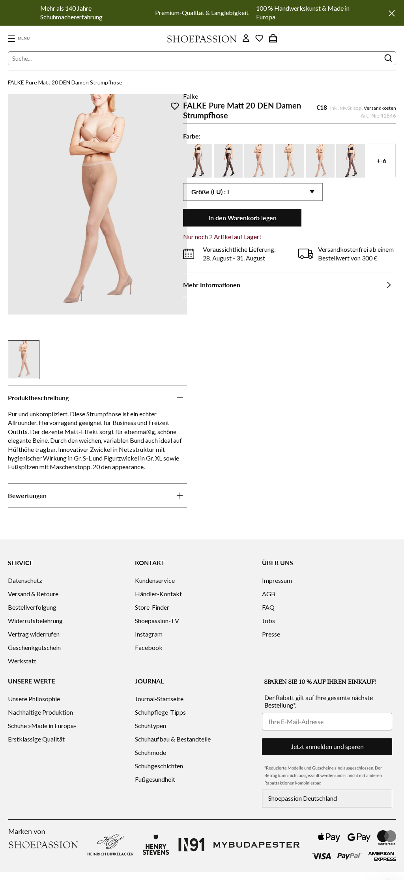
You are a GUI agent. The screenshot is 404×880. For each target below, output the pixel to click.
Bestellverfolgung (32, 607)
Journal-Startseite (159, 698)
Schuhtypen (150, 725)
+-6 (381, 160)
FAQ (268, 607)
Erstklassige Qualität (36, 739)
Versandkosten (380, 108)
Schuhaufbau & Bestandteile (173, 739)
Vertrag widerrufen (34, 634)
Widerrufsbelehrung (35, 620)
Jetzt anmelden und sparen (327, 746)
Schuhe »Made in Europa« (42, 725)
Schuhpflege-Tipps (160, 712)
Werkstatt (22, 661)
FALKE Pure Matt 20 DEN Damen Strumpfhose (65, 82)
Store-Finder (152, 607)
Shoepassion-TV (157, 620)
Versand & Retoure (33, 593)
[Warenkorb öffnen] (273, 38)
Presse (271, 634)
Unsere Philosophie (34, 698)
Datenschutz (25, 580)
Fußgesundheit (155, 779)
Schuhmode (150, 752)
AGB (268, 593)
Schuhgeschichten (159, 766)
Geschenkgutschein (34, 647)
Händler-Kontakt (158, 593)
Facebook (149, 647)
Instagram (149, 634)
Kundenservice (155, 580)
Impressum (277, 580)
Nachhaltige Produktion (40, 712)
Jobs (268, 620)
